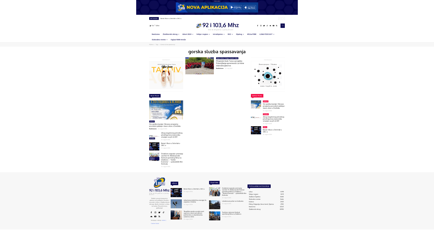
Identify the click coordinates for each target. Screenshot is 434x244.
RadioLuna (153, 129)
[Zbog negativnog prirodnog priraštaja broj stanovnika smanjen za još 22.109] (154, 136)
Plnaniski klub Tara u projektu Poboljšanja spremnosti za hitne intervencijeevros (230, 63)
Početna (151, 44)
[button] (283, 25)
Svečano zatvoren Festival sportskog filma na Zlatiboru (231, 213)
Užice (151, 149)
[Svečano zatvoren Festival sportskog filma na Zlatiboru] (214, 215)
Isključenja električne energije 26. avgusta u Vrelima (195, 201)
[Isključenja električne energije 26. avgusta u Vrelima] (176, 203)
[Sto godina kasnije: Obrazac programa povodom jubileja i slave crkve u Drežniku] (166, 109)
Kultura (152, 121)
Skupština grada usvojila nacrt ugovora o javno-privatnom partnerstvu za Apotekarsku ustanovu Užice (195, 18)
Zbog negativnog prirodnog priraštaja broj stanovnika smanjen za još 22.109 (171, 135)
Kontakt (249, 234)
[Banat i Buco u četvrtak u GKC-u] (154, 146)
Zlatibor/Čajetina (152, 158)
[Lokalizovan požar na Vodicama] (214, 204)
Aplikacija (280, 234)
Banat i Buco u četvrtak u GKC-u (170, 18)
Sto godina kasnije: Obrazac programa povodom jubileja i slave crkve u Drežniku (165, 125)
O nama (242, 234)
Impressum (258, 234)
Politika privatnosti (269, 234)
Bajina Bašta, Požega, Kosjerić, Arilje (227, 58)
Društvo (152, 138)
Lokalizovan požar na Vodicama (232, 201)
